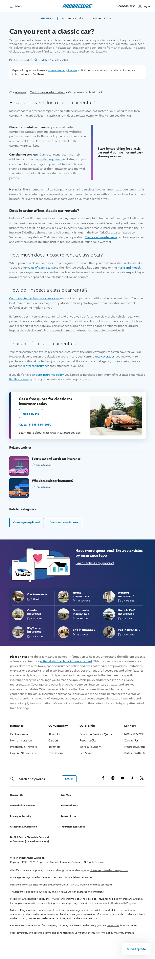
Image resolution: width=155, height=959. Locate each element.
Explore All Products (23, 753)
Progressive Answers (23, 746)
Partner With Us (134, 753)
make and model (128, 267)
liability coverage (20, 379)
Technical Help (69, 805)
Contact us (113, 925)
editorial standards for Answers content (66, 661)
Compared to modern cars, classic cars (34, 298)
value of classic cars (40, 267)
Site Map (66, 794)
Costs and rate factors (64, 522)
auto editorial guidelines (62, 70)
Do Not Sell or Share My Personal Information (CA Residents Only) (29, 839)
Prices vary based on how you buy (109, 870)
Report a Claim (89, 740)
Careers (53, 740)
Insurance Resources (73, 826)
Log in (146, 6)
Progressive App (134, 746)
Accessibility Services (22, 805)
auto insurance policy (50, 374)
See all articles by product (94, 563)
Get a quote (31, 413)
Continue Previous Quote (96, 734)
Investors (54, 746)
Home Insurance (21, 740)
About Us (54, 734)
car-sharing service (50, 159)
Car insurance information (47, 92)
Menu (18, 6)
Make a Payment (91, 746)
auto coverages (104, 356)
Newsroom (55, 753)
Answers (46, 18)
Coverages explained (26, 522)
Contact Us (131, 740)
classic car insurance (56, 432)
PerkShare (86, 753)
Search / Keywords (31, 779)
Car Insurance (19, 734)
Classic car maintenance (101, 237)
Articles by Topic (102, 18)
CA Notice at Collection (23, 826)
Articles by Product (73, 18)
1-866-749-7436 (126, 8)
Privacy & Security (20, 816)
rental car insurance (36, 365)
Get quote (138, 949)
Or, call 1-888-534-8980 (35, 424)
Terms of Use (68, 816)
